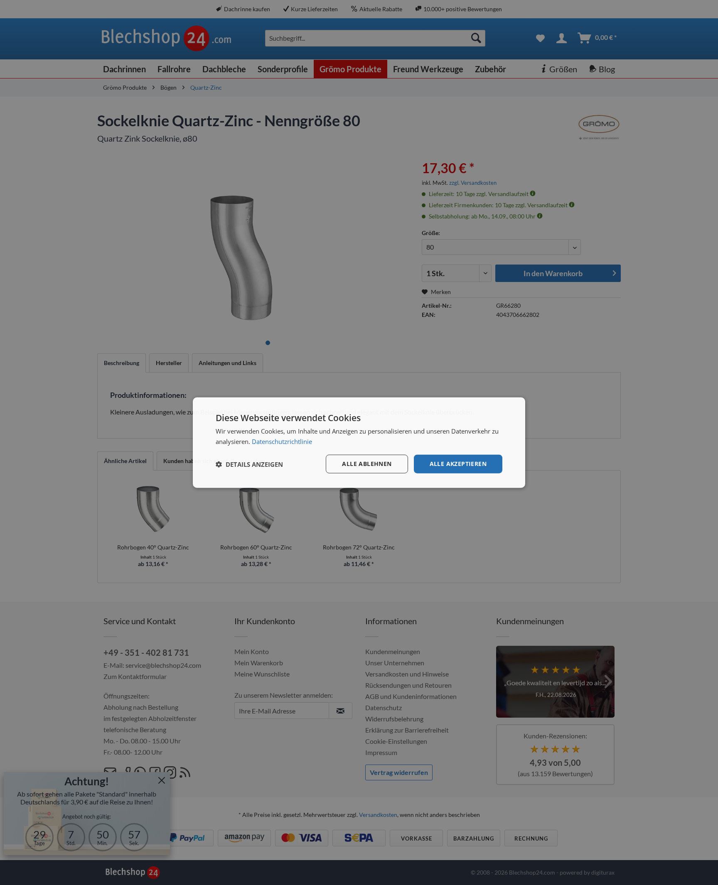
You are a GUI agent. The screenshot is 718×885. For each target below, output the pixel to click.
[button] (249, 463)
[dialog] (359, 442)
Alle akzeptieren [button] (458, 464)
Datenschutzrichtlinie (282, 441)
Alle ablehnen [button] (366, 464)
